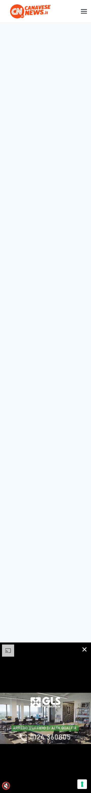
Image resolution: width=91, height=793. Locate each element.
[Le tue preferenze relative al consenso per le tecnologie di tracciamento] (82, 784)
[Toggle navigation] (84, 11)
